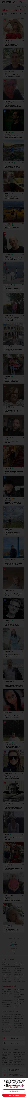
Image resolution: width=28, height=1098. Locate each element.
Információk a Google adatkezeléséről (16, 1087)
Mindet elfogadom (14, 1095)
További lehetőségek (14, 1091)
